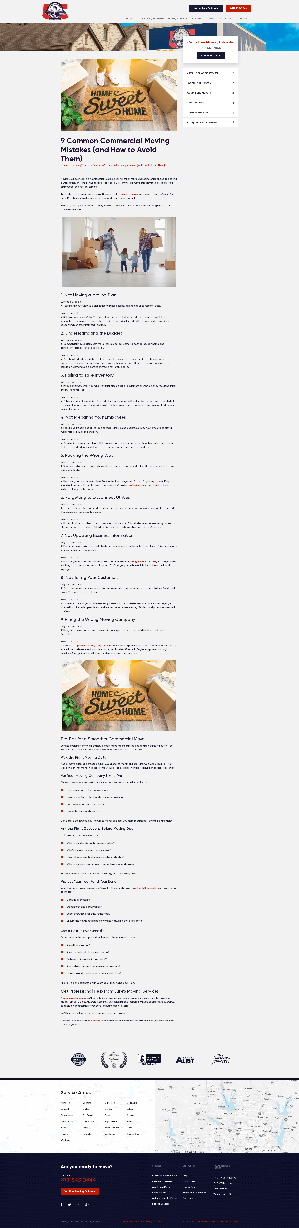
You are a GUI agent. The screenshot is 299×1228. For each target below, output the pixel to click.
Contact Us (244, 18)
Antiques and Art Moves (202, 122)
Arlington (65, 1103)
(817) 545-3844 (238, 8)
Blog (185, 1175)
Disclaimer (188, 1198)
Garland (131, 1115)
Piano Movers (195, 102)
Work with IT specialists (146, 888)
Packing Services (197, 112)
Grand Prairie (67, 1121)
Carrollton (110, 1103)
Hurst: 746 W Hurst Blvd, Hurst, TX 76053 (142, 1221)
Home (129, 18)
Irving (63, 1128)
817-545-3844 (78, 1180)
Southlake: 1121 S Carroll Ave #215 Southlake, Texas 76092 (210, 1221)
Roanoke (87, 1134)
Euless (130, 1109)
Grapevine (88, 1121)
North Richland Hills (114, 1128)
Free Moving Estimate (150, 18)
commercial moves (129, 194)
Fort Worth (88, 1115)
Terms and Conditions (194, 1192)
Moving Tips (79, 165)
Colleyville (132, 1103)
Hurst (129, 1121)
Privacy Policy (189, 1187)
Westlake (65, 1140)
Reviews (196, 18)
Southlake (110, 1134)
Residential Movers (199, 82)
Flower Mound (67, 1115)
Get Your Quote (210, 55)
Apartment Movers (199, 92)
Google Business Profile (143, 561)
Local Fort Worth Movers (202, 72)
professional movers (72, 363)
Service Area (213, 18)
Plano (130, 1128)
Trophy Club (133, 1134)
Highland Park (112, 1121)
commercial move (73, 998)
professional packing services (144, 485)
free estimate (95, 1020)
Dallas (86, 1109)
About (229, 18)
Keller (85, 1128)
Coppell (65, 1109)
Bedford (87, 1103)
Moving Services (177, 18)
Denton (108, 1109)
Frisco (107, 1115)
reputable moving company (90, 645)
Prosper (65, 1134)
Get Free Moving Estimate (79, 1191)
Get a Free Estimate (206, 8)
